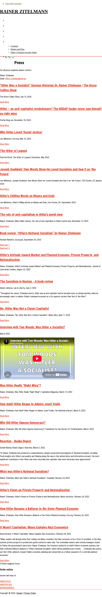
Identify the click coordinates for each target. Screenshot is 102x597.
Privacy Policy (30, 593)
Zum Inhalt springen (13, 3)
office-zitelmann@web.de (15, 78)
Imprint (20, 593)
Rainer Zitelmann (24, 11)
